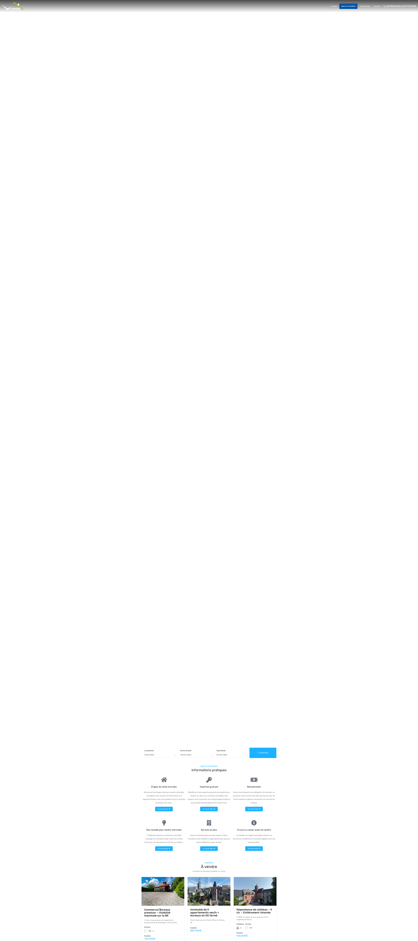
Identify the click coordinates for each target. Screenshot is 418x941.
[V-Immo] (13, 9)
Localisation (149, 751)
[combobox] (159, 755)
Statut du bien (185, 751)
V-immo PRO (365, 6)
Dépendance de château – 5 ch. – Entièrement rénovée (254, 911)
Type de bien (221, 751)
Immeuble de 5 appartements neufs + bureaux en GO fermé (204, 912)
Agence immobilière (348, 6)
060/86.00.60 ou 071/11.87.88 (401, 6)
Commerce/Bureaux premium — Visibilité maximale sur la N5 (157, 912)
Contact (377, 6)
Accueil (334, 6)
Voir (162, 900)
